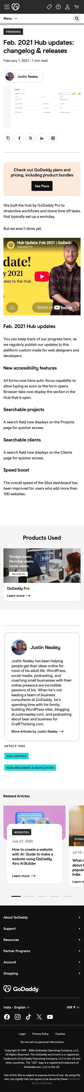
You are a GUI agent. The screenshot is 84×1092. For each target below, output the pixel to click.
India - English (14, 1007)
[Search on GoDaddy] (77, 18)
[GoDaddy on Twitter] (39, 1019)
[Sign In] (67, 7)
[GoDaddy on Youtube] (50, 1019)
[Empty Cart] (76, 7)
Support (9, 928)
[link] (19, 138)
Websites (21, 832)
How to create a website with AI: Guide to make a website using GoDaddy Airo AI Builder (32, 856)
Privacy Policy (40, 1033)
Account (9, 962)
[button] (16, 896)
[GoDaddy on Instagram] (17, 1019)
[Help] (58, 7)
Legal (22, 1033)
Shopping (10, 973)
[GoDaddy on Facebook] (6, 1019)
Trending (14, 31)
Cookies (60, 1033)
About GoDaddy (15, 917)
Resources (11, 940)
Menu (7, 18)
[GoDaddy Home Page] (21, 989)
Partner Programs (16, 951)
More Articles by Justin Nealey (34, 731)
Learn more (21, 876)
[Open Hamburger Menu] (5, 7)
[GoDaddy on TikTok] (28, 1019)
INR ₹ (71, 1007)
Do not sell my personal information (42, 1042)
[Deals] (49, 7)
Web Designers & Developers (30, 767)
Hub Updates (16, 756)
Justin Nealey (27, 76)
